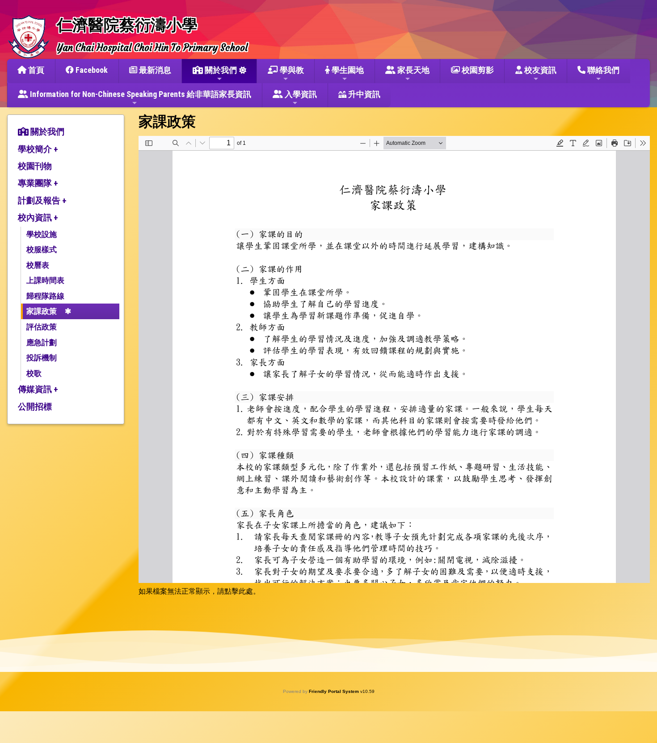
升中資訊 (363, 94)
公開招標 (35, 406)
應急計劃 (41, 342)
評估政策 (41, 326)
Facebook (91, 70)
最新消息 (154, 70)
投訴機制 (41, 357)
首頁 (35, 70)
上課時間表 (45, 280)
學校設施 (41, 234)
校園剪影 (477, 70)
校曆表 (37, 265)
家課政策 (41, 311)
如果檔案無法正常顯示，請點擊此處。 (199, 591)
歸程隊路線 (45, 295)
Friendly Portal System (334, 691)
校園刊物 (35, 166)
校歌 (34, 373)
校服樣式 (41, 249)
